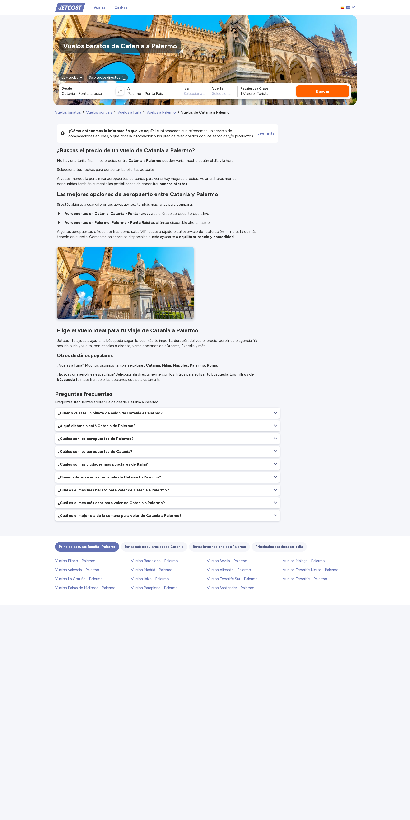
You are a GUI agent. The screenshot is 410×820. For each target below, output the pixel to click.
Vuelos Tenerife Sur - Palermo (232, 579)
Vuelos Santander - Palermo (230, 588)
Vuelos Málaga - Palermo (304, 560)
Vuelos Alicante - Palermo (229, 569)
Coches (121, 8)
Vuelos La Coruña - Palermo (79, 579)
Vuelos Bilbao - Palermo (75, 560)
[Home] (70, 7)
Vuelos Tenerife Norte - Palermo (311, 569)
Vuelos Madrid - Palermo (151, 569)
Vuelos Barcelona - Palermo (154, 560)
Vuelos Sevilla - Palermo (227, 560)
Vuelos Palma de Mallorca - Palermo (85, 588)
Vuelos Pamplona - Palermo (154, 588)
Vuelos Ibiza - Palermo (150, 579)
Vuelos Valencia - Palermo (77, 569)
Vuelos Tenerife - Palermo (305, 579)
